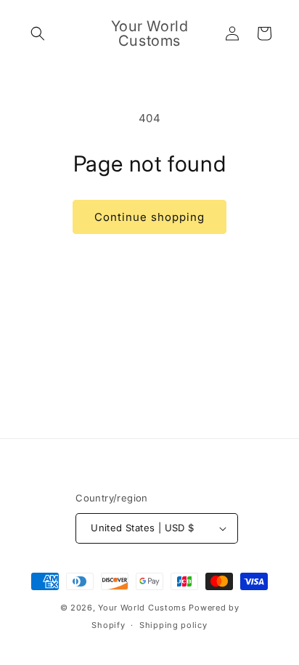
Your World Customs (142, 607)
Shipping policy (173, 625)
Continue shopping (149, 217)
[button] (38, 33)
